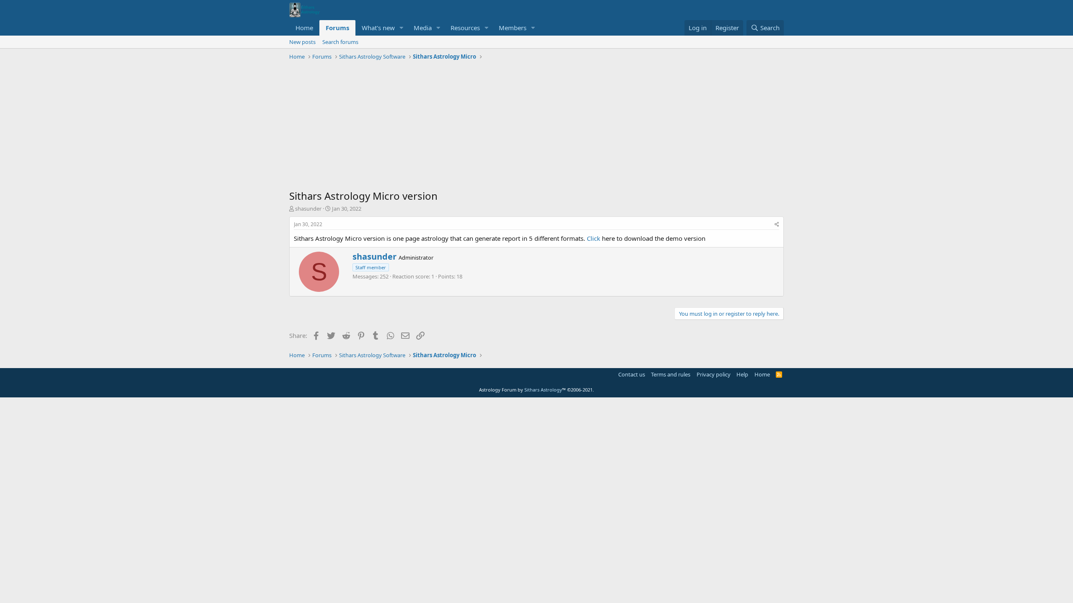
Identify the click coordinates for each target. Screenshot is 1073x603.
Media (423, 27)
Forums (337, 27)
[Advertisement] (536, 126)
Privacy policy (714, 374)
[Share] (777, 224)
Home (304, 27)
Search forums (340, 42)
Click (593, 238)
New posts (302, 42)
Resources (465, 27)
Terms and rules (670, 374)
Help (742, 374)
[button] (401, 28)
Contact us (631, 374)
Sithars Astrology (543, 390)
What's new (378, 27)
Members (512, 27)
